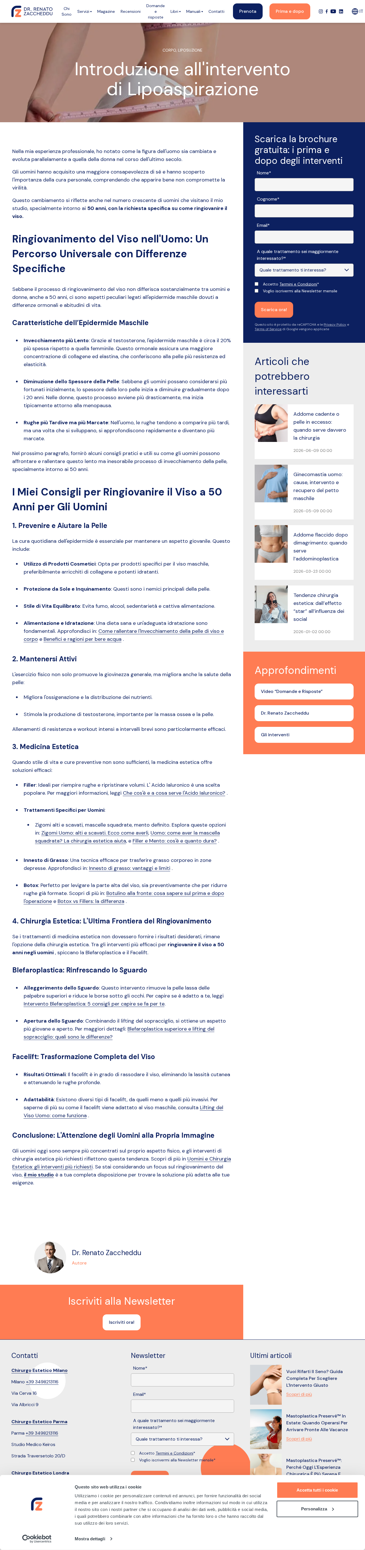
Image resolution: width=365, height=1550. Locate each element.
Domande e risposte (155, 11)
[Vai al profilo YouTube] (333, 11)
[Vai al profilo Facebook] (327, 11)
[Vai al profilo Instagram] (321, 11)
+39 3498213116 (42, 1382)
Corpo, (170, 50)
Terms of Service (268, 329)
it (361, 11)
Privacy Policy (335, 324)
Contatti (216, 11)
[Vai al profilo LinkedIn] (341, 11)
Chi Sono (67, 11)
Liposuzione (190, 50)
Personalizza (314, 1508)
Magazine (106, 11)
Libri (174, 11)
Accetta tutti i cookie (317, 1490)
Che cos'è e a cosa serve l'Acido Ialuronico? (174, 793)
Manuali (193, 11)
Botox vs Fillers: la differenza (91, 901)
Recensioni (131, 11)
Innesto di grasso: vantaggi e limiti (129, 868)
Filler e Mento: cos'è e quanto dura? (175, 840)
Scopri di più (299, 1394)
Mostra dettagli (90, 1538)
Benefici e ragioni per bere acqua (82, 639)
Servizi (83, 11)
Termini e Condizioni (298, 284)
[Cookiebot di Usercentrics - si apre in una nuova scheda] (37, 1539)
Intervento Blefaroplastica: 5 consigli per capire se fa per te (94, 1003)
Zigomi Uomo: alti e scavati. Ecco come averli (94, 832)
